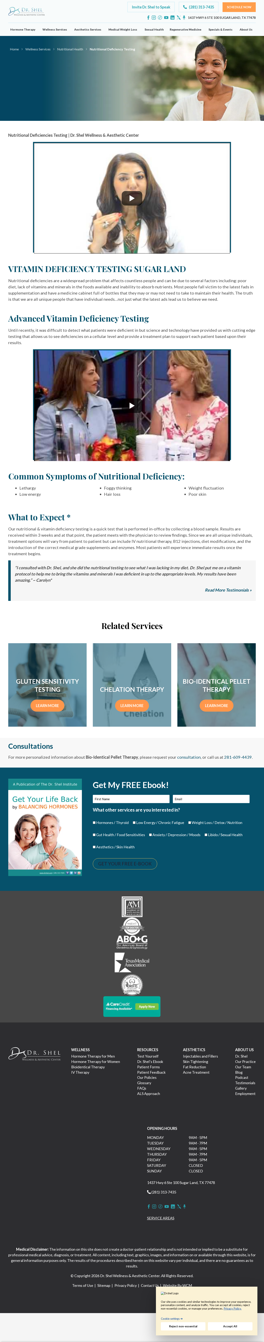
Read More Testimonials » (228, 589)
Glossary (144, 1082)
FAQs (141, 1088)
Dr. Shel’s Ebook (150, 1061)
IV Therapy (80, 1072)
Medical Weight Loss (122, 29)
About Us (246, 29)
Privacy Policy (125, 1285)
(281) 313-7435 (163, 1192)
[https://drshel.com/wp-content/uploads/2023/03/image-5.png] (132, 984)
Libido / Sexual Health (225, 834)
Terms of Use (82, 1285)
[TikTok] (160, 17)
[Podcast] (184, 17)
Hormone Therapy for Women (95, 1061)
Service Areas (160, 1218)
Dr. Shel (241, 1056)
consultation (189, 757)
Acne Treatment (196, 1072)
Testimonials (245, 1082)
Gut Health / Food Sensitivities (120, 834)
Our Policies (147, 1077)
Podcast (241, 1077)
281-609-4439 (238, 757)
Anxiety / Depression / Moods (176, 834)
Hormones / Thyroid (112, 822)
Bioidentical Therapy (88, 1067)
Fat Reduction (194, 1067)
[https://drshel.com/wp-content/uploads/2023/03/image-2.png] (132, 925)
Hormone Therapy (22, 29)
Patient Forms (148, 1067)
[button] (151, 7)
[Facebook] (148, 17)
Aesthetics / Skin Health (115, 847)
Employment (245, 1093)
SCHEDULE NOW (37, 84)
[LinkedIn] (172, 17)
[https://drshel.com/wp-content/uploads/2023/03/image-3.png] (132, 943)
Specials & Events (220, 29)
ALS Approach (148, 1093)
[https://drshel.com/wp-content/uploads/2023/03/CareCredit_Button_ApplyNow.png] (132, 1006)
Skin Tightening (195, 1061)
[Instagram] (153, 17)
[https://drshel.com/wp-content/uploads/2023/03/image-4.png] (132, 962)
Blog (239, 1072)
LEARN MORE (47, 705)
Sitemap (103, 1285)
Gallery (241, 1088)
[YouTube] (166, 17)
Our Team (243, 1067)
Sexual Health (154, 29)
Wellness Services (54, 29)
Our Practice (245, 1061)
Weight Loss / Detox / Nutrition (217, 822)
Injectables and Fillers (200, 1056)
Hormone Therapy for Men (93, 1056)
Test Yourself (148, 1056)
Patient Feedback (151, 1072)
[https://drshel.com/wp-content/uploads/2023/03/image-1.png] (132, 906)
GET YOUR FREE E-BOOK (125, 864)
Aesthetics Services (87, 29)
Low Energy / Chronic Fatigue (160, 822)
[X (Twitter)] (178, 17)
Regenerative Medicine (185, 29)
